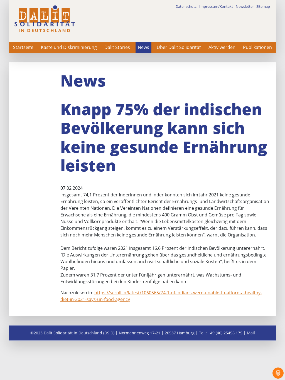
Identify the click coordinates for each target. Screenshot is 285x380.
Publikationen (257, 47)
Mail (251, 332)
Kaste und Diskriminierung (69, 47)
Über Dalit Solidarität (179, 47)
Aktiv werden (221, 47)
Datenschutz (186, 6)
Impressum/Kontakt (216, 6)
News (143, 47)
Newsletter (245, 6)
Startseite (23, 47)
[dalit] (45, 19)
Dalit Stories (117, 47)
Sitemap (263, 6)
